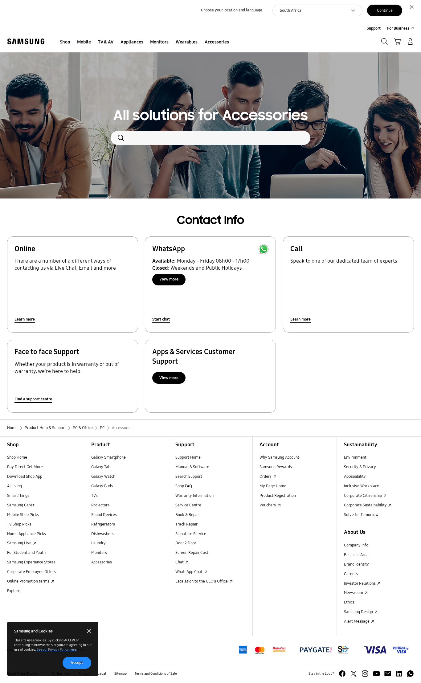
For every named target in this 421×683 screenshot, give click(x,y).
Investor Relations (360, 583)
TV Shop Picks (19, 524)
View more (168, 279)
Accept (77, 662)
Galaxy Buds (102, 486)
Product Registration (278, 495)
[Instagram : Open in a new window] (365, 673)
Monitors (99, 552)
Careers (351, 573)
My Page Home (273, 486)
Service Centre (188, 505)
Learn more (24, 319)
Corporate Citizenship (363, 495)
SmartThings (18, 495)
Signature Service (190, 533)
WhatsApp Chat (189, 571)
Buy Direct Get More (25, 466)
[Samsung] (26, 41)
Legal (102, 673)
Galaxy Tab (100, 466)
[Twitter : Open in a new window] (353, 673)
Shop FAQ (183, 486)
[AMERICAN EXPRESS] (324, 650)
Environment (355, 457)
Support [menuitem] (374, 28)
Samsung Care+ (21, 505)
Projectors (100, 505)
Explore (13, 590)
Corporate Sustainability (366, 505)
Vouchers (268, 505)
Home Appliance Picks (26, 533)
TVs (94, 495)
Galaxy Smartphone (108, 457)
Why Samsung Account (279, 457)
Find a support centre (33, 399)
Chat (180, 562)
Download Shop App (24, 476)
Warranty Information (194, 495)
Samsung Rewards (276, 466)
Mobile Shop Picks (23, 514)
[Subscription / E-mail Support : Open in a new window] (387, 673)
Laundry (98, 543)
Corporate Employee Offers (31, 571)
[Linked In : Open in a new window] (399, 673)
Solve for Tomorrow (361, 514)
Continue (385, 10)
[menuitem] (65, 42)
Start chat (161, 319)
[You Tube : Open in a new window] (376, 673)
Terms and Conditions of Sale (156, 673)
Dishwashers (102, 533)
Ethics (349, 602)
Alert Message (357, 621)
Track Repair (186, 524)
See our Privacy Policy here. (57, 649)
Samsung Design (359, 611)
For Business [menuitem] (398, 28)
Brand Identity (356, 564)
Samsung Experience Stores (31, 562)
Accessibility (355, 476)
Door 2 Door (185, 543)
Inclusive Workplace (361, 486)
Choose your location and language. (232, 10)
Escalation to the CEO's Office (202, 581)
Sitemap (120, 673)
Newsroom (354, 592)
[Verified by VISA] (386, 650)
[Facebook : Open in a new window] (342, 673)
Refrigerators (103, 524)
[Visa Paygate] (262, 650)
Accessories (101, 562)
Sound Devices (104, 514)
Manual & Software (192, 466)
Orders (266, 476)
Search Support (188, 476)
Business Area (356, 554)
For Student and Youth (26, 552)
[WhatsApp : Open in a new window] (410, 673)
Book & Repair (187, 514)
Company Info (356, 545)
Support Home (188, 457)
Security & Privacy (360, 466)
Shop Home (17, 457)
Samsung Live (19, 543)
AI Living (14, 486)
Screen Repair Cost (191, 552)
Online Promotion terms (28, 581)
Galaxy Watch (103, 476)
